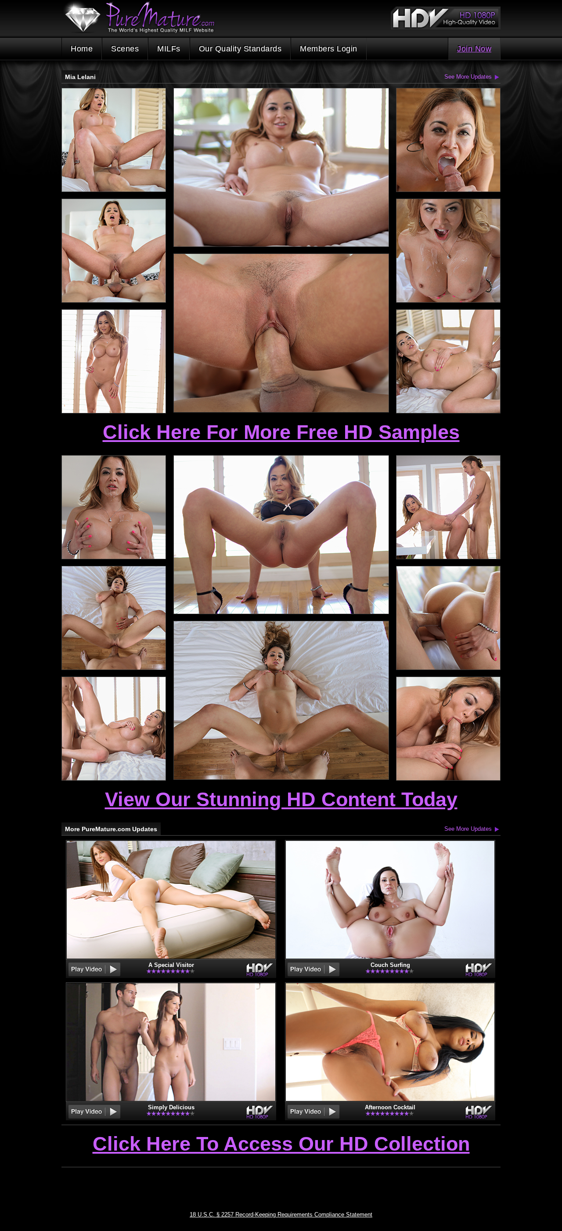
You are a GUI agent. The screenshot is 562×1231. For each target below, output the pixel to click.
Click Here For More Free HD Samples (281, 432)
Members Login (328, 48)
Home (82, 48)
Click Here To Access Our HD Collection (281, 1144)
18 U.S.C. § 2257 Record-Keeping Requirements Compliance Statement (281, 1214)
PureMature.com (144, 17)
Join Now (474, 48)
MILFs (168, 48)
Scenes (125, 48)
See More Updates (468, 76)
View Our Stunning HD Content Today (281, 799)
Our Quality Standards (240, 48)
